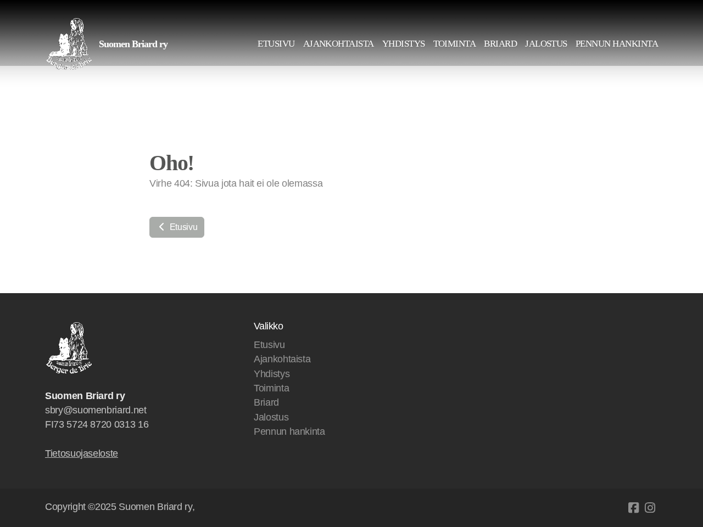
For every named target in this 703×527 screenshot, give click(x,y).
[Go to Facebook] (633, 508)
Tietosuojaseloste (81, 453)
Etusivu (182, 227)
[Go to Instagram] (649, 508)
